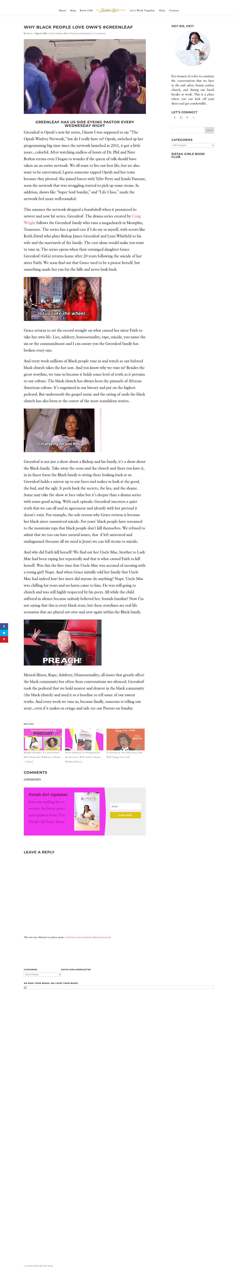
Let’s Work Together (142, 10)
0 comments (100, 33)
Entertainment (85, 33)
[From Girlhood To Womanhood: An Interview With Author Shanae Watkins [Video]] (84, 740)
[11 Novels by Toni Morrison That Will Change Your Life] (126, 740)
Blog (73, 10)
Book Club (86, 10)
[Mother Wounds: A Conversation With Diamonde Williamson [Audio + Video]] (43, 740)
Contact (174, 10)
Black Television (71, 33)
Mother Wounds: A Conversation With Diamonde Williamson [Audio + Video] (42, 757)
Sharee (30, 33)
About (62, 10)
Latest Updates (56, 33)
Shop (162, 10)
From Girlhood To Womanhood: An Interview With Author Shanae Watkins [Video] (83, 757)
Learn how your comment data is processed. (88, 937)
